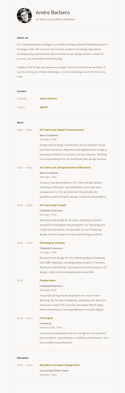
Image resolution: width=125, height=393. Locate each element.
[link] (74, 98)
